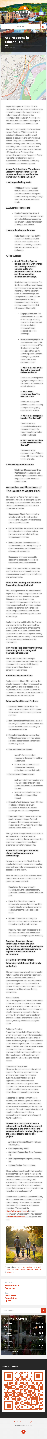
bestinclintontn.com (16, 1217)
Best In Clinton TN (29, 1267)
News (13, 48)
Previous (8, 1283)
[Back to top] (23, 1432)
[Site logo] (23, 19)
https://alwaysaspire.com (17, 1211)
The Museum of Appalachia (12, 1286)
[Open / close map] (43, 26)
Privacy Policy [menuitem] (31, 1422)
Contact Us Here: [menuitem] (17, 1422)
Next (7, 1293)
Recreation (16, 1269)
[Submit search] (43, 1310)
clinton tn (10, 1272)
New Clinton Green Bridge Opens (11, 1298)
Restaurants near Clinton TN (31, 1269)
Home (7, 48)
